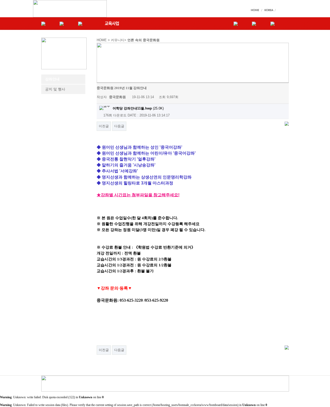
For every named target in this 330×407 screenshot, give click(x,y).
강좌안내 (52, 79)
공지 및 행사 (55, 89)
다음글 (119, 126)
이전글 (104, 126)
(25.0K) (138, 108)
